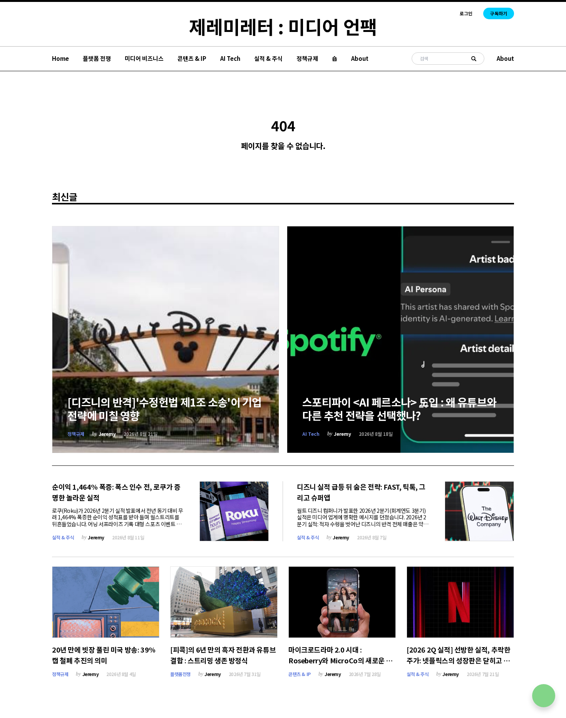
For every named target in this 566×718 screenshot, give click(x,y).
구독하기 (498, 13)
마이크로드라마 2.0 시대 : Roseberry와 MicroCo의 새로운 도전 (340, 660)
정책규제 (307, 58)
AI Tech (230, 58)
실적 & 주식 (268, 58)
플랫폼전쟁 (180, 674)
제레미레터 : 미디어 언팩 (283, 26)
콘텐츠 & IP (192, 58)
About (359, 58)
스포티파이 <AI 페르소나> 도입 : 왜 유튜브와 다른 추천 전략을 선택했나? (399, 408)
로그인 (466, 13)
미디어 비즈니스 (144, 58)
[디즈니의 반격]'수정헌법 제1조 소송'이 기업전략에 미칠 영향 (164, 408)
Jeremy (107, 433)
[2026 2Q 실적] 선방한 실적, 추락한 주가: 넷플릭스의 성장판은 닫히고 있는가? (458, 660)
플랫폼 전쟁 (97, 58)
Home (60, 58)
